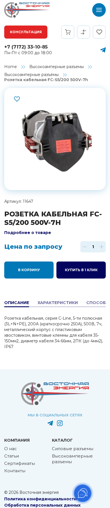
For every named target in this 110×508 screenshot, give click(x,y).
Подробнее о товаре (27, 232)
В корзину (29, 270)
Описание (16, 302)
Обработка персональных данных (42, 505)
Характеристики (58, 302)
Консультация (26, 32)
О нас (10, 448)
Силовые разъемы (72, 448)
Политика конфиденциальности (40, 498)
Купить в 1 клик (81, 270)
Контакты (14, 470)
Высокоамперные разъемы (56, 66)
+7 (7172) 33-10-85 (26, 47)
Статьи (11, 456)
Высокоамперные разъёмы (31, 74)
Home (10, 66)
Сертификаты (19, 463)
